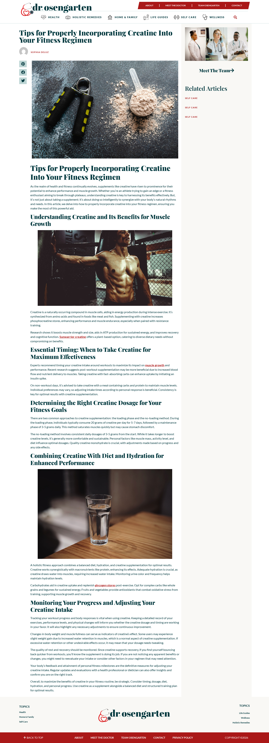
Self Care (189, 17)
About (149, 5)
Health (54, 17)
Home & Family (126, 17)
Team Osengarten (208, 5)
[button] (235, 17)
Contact (237, 5)
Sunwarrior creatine (72, 336)
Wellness (217, 17)
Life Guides (159, 17)
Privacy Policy (183, 737)
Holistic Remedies (87, 17)
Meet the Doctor (175, 5)
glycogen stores (105, 585)
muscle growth (154, 365)
